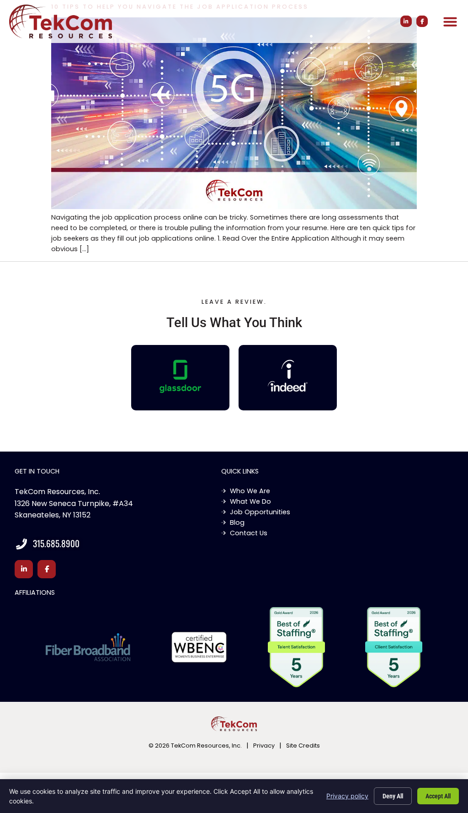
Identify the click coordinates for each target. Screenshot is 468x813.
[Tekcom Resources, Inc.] (288, 376)
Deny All (393, 796)
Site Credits (303, 745)
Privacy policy (347, 796)
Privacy (264, 745)
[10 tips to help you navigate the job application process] (234, 206)
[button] (450, 21)
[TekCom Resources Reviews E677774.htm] (181, 376)
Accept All (438, 796)
